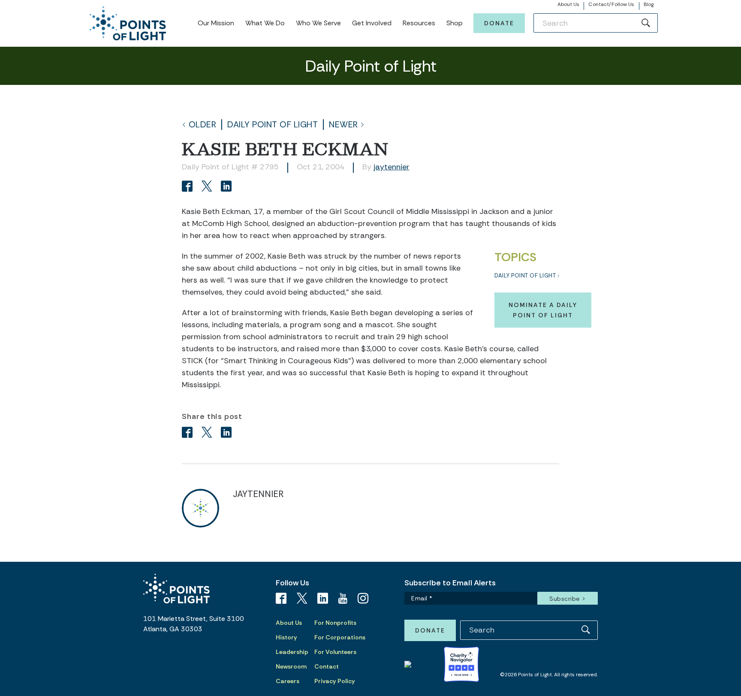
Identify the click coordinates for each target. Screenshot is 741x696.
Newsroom (291, 666)
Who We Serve (318, 22)
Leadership (292, 652)
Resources (419, 22)
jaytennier (392, 167)
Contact (326, 666)
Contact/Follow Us (611, 4)
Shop (454, 22)
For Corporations (339, 637)
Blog (649, 4)
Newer (343, 124)
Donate (499, 23)
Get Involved (372, 22)
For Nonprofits (335, 623)
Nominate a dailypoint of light (543, 310)
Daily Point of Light (272, 124)
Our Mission (216, 22)
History (286, 637)
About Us (568, 4)
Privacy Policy (334, 681)
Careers (287, 681)
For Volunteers (335, 652)
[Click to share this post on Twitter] (208, 187)
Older (203, 124)
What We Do (265, 22)
